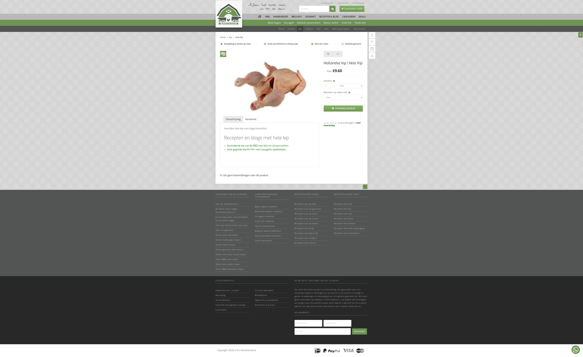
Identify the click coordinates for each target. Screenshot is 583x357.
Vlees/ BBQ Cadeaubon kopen (230, 269)
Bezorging (220, 295)
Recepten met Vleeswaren (347, 233)
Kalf (319, 28)
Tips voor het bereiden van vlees (232, 225)
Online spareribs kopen (227, 235)
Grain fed (346, 22)
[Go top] (365, 187)
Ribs (267, 16)
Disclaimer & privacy (265, 305)
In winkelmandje (345, 108)
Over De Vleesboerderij (227, 204)
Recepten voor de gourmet (308, 209)
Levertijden (221, 310)
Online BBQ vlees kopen (227, 259)
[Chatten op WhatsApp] (575, 349)
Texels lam (360, 22)
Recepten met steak (304, 228)
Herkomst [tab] (250, 119)
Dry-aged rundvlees (264, 216)
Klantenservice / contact (227, 290)
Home (223, 37)
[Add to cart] (328, 54)
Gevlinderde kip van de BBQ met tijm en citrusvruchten (257, 145)
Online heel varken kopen (228, 264)
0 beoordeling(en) (346, 123)
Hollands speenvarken (308, 22)
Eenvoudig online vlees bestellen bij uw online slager (232, 219)
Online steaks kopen (225, 245)
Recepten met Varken (344, 223)
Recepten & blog (329, 16)
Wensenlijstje (358, 3)
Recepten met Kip (342, 209)
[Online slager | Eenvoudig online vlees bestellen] (260, 17)
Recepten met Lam (343, 214)
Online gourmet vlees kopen (229, 249)
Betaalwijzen (261, 295)
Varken (291, 28)
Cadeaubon (348, 16)
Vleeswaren (359, 28)
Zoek (332, 9)
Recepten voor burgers (306, 238)
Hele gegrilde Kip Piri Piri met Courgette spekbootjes (256, 149)
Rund (281, 28)
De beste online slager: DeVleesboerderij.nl (227, 211)
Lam (326, 28)
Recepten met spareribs (306, 233)
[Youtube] (372, 55)
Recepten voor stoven (305, 243)
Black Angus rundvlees (266, 206)
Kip (300, 28)
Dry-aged (289, 22)
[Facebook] (372, 35)
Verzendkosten (223, 300)
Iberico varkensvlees (265, 226)
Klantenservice (327, 3)
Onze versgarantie (224, 230)
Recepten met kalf (343, 204)
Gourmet (310, 16)
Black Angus (274, 22)
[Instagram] (372, 49)
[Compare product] (338, 54)
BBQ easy (297, 16)
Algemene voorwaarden (266, 300)
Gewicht (327, 80)
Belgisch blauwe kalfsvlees (268, 231)
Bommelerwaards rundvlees (269, 211)
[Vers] (223, 53)
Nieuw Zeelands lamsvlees (268, 236)
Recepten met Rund (343, 218)
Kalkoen (309, 28)
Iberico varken (331, 22)
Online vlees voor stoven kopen (231, 254)
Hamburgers (280, 16)
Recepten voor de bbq (305, 204)
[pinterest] (372, 42)
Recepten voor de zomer (307, 218)
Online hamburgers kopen (228, 240)
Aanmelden (359, 331)
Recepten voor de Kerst (306, 214)
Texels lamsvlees (263, 241)
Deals (362, 16)
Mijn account (343, 3)
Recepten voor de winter (307, 223)
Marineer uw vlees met (335, 92)
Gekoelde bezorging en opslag (230, 305)
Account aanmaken (264, 290)
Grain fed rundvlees (264, 221)
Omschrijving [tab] (233, 119)
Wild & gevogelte (341, 28)
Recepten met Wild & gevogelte (349, 228)
